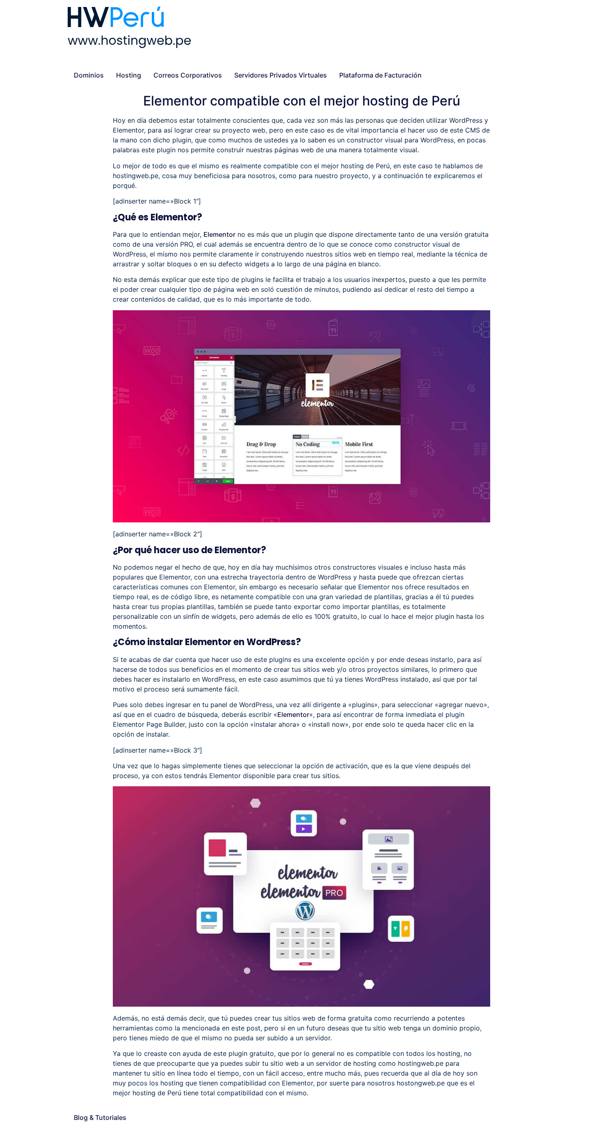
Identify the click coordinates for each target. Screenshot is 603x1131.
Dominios (89, 75)
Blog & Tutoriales (100, 1117)
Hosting (128, 75)
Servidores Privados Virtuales (280, 75)
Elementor (219, 234)
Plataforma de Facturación (380, 75)
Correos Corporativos (187, 75)
